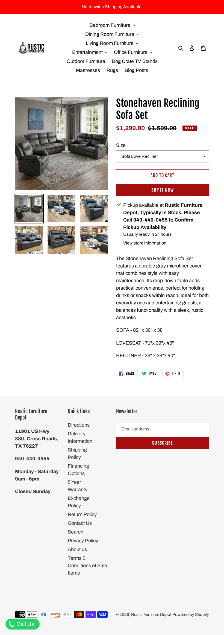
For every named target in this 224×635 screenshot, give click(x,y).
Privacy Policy (83, 540)
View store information (144, 243)
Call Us (24, 624)
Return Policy (82, 514)
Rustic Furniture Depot (151, 614)
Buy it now (162, 190)
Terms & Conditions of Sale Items (87, 565)
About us (77, 549)
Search (75, 532)
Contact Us (80, 523)
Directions (79, 425)
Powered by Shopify (190, 614)
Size (121, 145)
